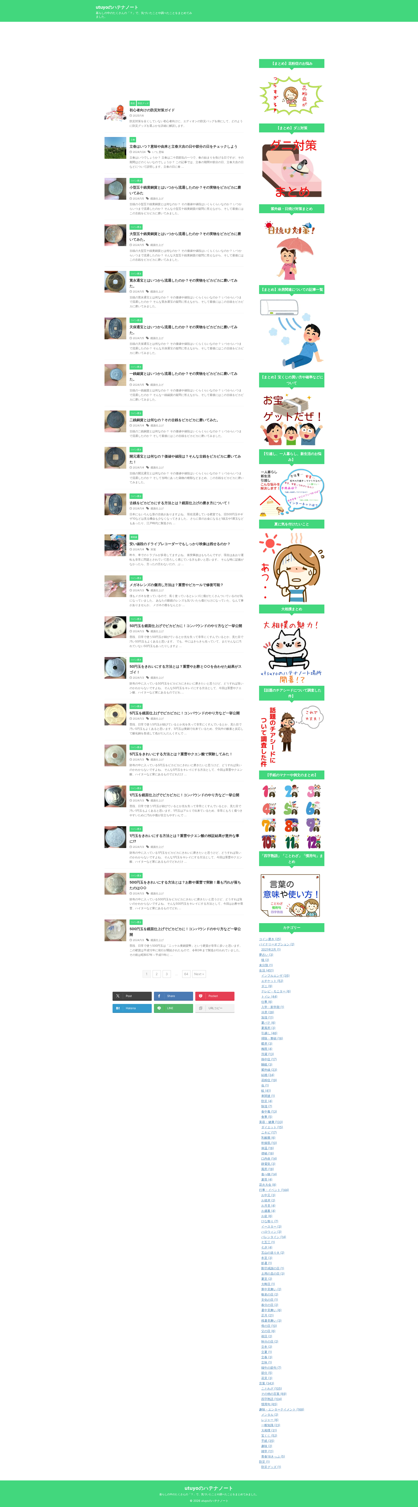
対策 (153, 549)
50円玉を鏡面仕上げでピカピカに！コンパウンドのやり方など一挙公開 (186, 625)
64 (186, 974)
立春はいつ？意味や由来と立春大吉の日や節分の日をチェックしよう (184, 146)
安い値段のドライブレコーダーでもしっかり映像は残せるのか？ (180, 544)
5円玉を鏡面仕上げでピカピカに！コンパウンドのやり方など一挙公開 (185, 713)
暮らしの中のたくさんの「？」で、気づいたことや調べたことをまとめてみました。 (209, 1494)
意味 (161, 152)
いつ (154, 152)
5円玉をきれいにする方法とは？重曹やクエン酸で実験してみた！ (181, 754)
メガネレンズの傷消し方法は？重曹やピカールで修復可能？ (177, 585)
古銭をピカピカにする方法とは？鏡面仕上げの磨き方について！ (180, 503)
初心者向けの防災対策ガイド (152, 110)
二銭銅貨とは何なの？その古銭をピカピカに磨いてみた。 (175, 420)
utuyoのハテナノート (117, 7)
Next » (199, 974)
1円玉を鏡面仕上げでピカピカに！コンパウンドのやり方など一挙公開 (184, 795)
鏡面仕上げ (156, 198)
